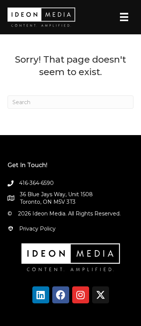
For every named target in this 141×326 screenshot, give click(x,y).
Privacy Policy (37, 228)
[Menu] (124, 17)
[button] (40, 294)
